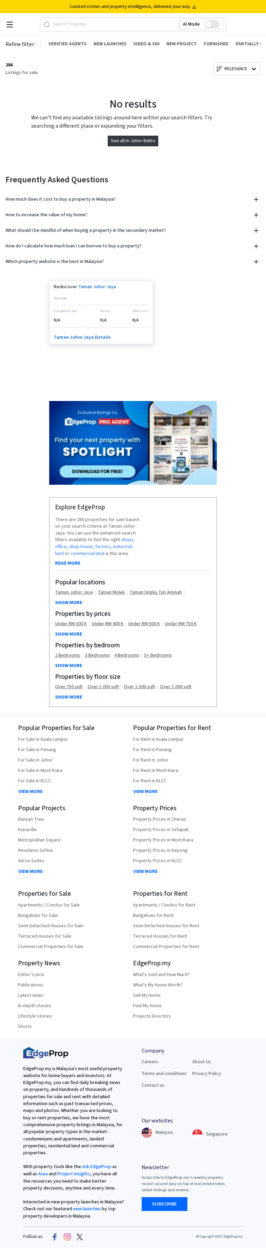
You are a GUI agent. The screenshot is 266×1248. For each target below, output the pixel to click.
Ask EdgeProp (96, 1166)
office (61, 546)
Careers (150, 1061)
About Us (201, 1061)
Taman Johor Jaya (97, 286)
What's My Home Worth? (158, 985)
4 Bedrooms (126, 655)
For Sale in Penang (37, 749)
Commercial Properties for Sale (50, 946)
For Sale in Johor (35, 760)
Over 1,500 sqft (139, 687)
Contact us (153, 1085)
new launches (87, 1208)
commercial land (87, 553)
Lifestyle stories (35, 1016)
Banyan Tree (31, 819)
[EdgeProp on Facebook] (54, 1236)
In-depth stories (34, 1005)
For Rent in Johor (150, 760)
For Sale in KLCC (34, 780)
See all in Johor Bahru (133, 140)
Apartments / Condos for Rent (164, 905)
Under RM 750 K (181, 624)
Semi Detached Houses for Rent (166, 925)
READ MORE (67, 563)
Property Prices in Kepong (160, 850)
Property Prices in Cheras (159, 819)
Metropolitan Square (39, 840)
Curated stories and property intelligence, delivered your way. (130, 6)
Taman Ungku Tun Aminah (156, 592)
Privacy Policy (206, 1073)
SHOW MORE (68, 602)
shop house (81, 546)
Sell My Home (147, 995)
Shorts (25, 1026)
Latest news (30, 995)
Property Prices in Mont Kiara (163, 840)
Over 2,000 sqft (176, 687)
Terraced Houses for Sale (44, 936)
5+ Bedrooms (158, 655)
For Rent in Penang (152, 749)
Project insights (73, 1173)
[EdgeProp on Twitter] (79, 1236)
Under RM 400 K (108, 624)
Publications (30, 985)
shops (127, 539)
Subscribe (164, 1204)
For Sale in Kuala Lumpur (43, 739)
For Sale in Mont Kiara (40, 770)
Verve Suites (31, 860)
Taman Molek (111, 592)
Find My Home (147, 1005)
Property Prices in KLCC (157, 860)
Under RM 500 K (144, 624)
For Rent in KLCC (150, 780)
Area (42, 1173)
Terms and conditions (164, 1073)
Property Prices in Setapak (161, 829)
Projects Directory (152, 1016)
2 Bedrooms (67, 655)
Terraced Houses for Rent (160, 936)
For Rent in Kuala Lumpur (158, 739)
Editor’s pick (31, 974)
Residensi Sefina (35, 850)
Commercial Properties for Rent (166, 946)
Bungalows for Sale (38, 915)
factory (103, 546)
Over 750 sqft (69, 687)
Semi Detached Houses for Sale (50, 925)
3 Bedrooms (97, 655)
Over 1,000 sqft (103, 687)
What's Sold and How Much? (161, 974)
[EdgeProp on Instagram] (67, 1236)
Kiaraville (27, 829)
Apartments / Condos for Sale (49, 905)
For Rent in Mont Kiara (155, 770)
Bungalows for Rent (153, 915)
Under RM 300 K (71, 624)
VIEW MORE (30, 791)
